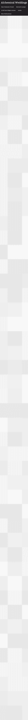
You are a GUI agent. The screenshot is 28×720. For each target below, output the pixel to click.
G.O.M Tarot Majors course (8, 10)
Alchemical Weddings (14, 2)
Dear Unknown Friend (7, 7)
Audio (19, 10)
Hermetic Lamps (21, 7)
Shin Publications (6, 14)
